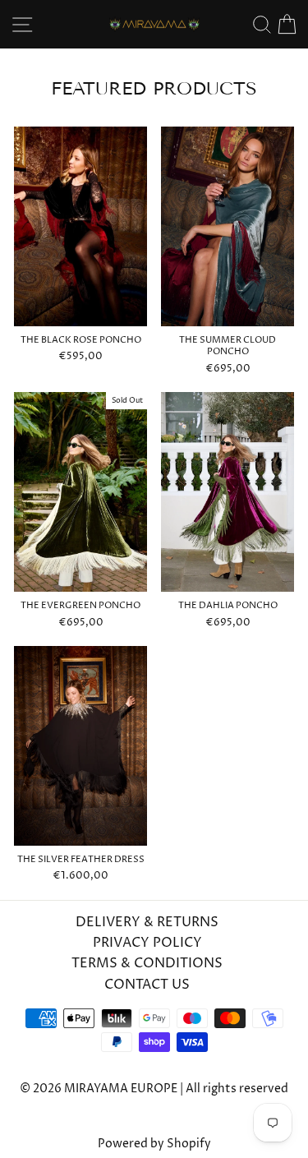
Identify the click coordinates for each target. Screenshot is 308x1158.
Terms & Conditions (147, 963)
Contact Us (147, 985)
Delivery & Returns (147, 922)
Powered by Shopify (154, 1143)
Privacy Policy (147, 943)
